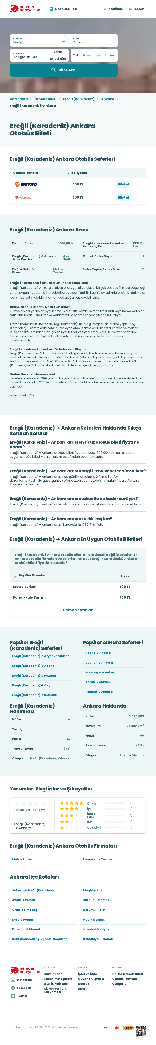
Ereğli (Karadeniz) (79, 99)
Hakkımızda (53, 974)
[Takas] (64, 41)
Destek (138, 9)
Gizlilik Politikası (56, 984)
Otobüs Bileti (45, 99)
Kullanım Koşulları (58, 979)
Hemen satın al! (78, 609)
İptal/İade (115, 9)
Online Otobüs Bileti (127, 974)
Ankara (107, 99)
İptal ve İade (87, 974)
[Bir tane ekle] (112, 55)
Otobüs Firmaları (125, 979)
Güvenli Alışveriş (91, 979)
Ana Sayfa (19, 99)
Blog (81, 989)
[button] (113, 9)
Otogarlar (120, 984)
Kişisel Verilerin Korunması (56, 990)
